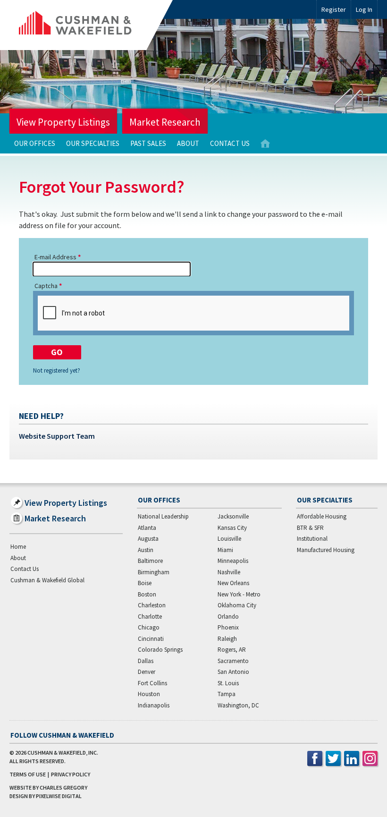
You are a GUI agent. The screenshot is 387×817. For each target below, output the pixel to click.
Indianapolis (153, 705)
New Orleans (233, 583)
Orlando (228, 617)
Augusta (148, 539)
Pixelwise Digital (59, 796)
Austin (145, 550)
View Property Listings (63, 122)
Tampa (227, 694)
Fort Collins (152, 683)
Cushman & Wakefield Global (47, 580)
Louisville (229, 539)
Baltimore (150, 561)
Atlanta (147, 528)
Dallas (145, 661)
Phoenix (228, 627)
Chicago (149, 627)
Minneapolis (233, 561)
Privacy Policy (70, 774)
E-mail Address (55, 257)
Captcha (46, 285)
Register (333, 9)
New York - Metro (239, 594)
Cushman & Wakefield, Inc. (62, 752)
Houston (149, 694)
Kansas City (232, 528)
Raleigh (227, 639)
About (188, 143)
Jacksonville (233, 516)
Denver (146, 672)
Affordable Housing (321, 516)
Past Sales (148, 143)
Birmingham (153, 572)
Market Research (165, 122)
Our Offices (34, 143)
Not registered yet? (56, 370)
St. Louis (228, 683)
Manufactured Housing (325, 550)
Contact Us (230, 143)
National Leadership (163, 516)
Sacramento (233, 661)
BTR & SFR (310, 528)
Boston (147, 594)
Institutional (312, 539)
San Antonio (233, 672)
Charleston (152, 605)
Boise (144, 583)
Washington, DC (238, 705)
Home (265, 144)
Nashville (229, 572)
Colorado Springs (160, 650)
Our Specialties (92, 143)
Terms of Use (27, 774)
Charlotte (150, 617)
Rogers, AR (232, 650)
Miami (225, 550)
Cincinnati (151, 639)
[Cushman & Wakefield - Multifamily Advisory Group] (91, 25)
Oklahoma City (237, 605)
